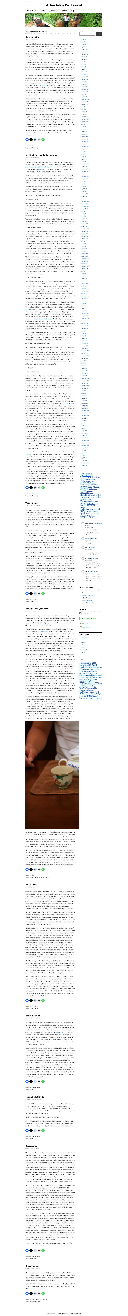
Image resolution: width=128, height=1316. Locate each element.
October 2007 (85, 413)
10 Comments (36, 1018)
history (36, 601)
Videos (83, 652)
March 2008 (84, 400)
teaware (91, 503)
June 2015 (84, 184)
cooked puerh (85, 483)
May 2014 (84, 216)
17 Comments (36, 611)
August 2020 (85, 79)
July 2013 (84, 241)
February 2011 (85, 313)
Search (81, 31)
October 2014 (85, 204)
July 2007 (84, 420)
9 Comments (36, 39)
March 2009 (84, 370)
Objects (83, 642)
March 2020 (84, 84)
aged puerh (86, 477)
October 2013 (85, 233)
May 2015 (84, 186)
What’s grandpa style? (58, 11)
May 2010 (84, 336)
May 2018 (84, 109)
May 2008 (84, 395)
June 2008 (84, 393)
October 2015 (85, 174)
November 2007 (85, 410)
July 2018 (84, 106)
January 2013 (85, 256)
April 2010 (84, 338)
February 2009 (85, 373)
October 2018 (85, 101)
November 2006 (85, 440)
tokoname (83, 507)
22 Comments (36, 887)
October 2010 (85, 323)
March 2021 (84, 72)
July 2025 (84, 42)
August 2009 (85, 358)
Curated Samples (85, 485)
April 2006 (84, 458)
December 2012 (85, 258)
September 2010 (85, 326)
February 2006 (85, 463)
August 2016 (85, 149)
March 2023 (84, 57)
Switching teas (33, 1266)
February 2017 (85, 136)
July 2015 (84, 181)
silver (93, 497)
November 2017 (85, 119)
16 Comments (35, 157)
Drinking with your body (37, 609)
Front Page (31, 11)
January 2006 (85, 465)
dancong (94, 484)
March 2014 (84, 221)
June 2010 (84, 333)
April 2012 (84, 278)
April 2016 (84, 159)
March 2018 (84, 114)
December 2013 (85, 228)
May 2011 (84, 306)
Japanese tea (85, 493)
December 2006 (85, 438)
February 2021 (85, 74)
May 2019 (84, 94)
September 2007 (85, 415)
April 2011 (84, 308)
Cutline (78, 1314)
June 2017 (84, 126)
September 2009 (85, 356)
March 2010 (84, 341)
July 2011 (84, 301)
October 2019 (85, 91)
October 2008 (85, 383)
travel (35, 1258)
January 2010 (85, 346)
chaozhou (87, 479)
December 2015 (85, 169)
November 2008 (85, 380)
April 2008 (84, 398)
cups (93, 483)
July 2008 (84, 390)
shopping (85, 497)
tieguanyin (91, 505)
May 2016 (84, 156)
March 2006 (84, 460)
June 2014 (84, 213)
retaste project (96, 495)
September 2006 (85, 445)
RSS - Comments (86, 627)
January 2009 (85, 375)
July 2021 (84, 62)
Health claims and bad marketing (41, 155)
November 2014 (85, 201)
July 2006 (84, 450)
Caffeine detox (32, 37)
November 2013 (85, 231)
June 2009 (84, 363)
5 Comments (37, 505)
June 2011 (84, 303)
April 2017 (84, 131)
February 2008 (85, 403)
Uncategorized (85, 650)
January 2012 (85, 286)
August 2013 (85, 238)
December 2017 (85, 116)
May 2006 (84, 455)
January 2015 (85, 196)
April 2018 (84, 111)
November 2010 (85, 321)
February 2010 (85, 343)
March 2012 (84, 281)
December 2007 (85, 408)
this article (29, 309)
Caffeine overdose (44, 85)
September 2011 (85, 296)
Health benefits (33, 1016)
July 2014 (84, 211)
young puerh (46, 877)
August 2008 (85, 388)
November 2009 (85, 351)
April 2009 (84, 368)
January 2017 (85, 139)
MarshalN (87, 538)
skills (40, 877)
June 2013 (84, 243)
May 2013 (84, 246)
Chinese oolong (87, 481)
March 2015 (84, 191)
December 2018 (85, 99)
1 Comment (36, 1148)
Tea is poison (32, 503)
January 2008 (85, 405)
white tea (95, 511)
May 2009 (84, 365)
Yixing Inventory (87, 515)
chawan (93, 479)
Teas (33, 145)
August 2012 (85, 268)
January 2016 (85, 166)
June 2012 (84, 273)
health (31, 148)
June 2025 (84, 44)
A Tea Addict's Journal (64, 5)
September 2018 (85, 104)
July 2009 (84, 360)
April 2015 (84, 189)
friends (83, 486)
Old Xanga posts (36, 1087)
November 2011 (85, 291)
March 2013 (84, 251)
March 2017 (84, 134)
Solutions (94, 538)
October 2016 (85, 144)
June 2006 (84, 453)
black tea (96, 477)
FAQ (72, 11)
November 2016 (85, 141)
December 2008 (85, 378)
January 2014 (85, 226)
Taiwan (89, 499)
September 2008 (85, 385)
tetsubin (83, 505)
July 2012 (84, 271)
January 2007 (85, 435)
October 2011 (85, 293)
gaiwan (90, 487)
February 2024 (85, 52)
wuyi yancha (86, 513)
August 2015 (85, 179)
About (42, 11)
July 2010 (84, 331)
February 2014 (85, 224)
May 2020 (84, 81)
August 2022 (85, 59)
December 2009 (85, 348)
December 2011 (85, 288)
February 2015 (85, 194)
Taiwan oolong (87, 501)
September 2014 (85, 206)
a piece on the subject (68, 403)
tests (97, 504)
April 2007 (84, 428)
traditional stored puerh (90, 509)
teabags (83, 503)
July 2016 (84, 151)
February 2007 (85, 433)
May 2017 (84, 129)
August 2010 (85, 328)
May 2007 (84, 425)
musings (36, 148)
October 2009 (85, 353)
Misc (33, 1299)
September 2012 (85, 266)
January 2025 (85, 49)
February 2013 (85, 253)
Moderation (31, 885)
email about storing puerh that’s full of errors (38, 167)
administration (33, 1301)
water (89, 511)
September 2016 (85, 146)
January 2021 (85, 77)
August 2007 (85, 418)
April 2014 (84, 219)
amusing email (40, 169)
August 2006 (85, 448)
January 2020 (85, 86)
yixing (95, 513)
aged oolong (86, 475)
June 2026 (84, 39)
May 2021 (84, 67)
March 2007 (84, 430)
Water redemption (94, 571)
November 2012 (85, 261)
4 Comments (38, 1099)
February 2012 (85, 283)
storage (83, 499)
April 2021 (84, 69)
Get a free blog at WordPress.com (58, 1314)
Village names (94, 558)
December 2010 (85, 318)
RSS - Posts (85, 623)
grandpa (96, 487)
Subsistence (31, 1146)
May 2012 (84, 276)
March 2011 (84, 311)
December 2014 (85, 199)
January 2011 (85, 316)
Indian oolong (90, 491)
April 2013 (84, 248)
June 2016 (84, 154)
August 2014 (85, 209)
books (82, 479)
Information (35, 599)
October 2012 (85, 263)
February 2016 (85, 164)
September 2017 (85, 121)
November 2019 (85, 89)
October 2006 (85, 443)
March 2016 (84, 161)
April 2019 (84, 96)
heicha (95, 489)
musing (91, 493)
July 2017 (84, 124)
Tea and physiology (35, 1097)
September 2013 (85, 236)
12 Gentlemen (44, 631)
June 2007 (84, 423)
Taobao (96, 501)
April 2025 (84, 47)
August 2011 (85, 298)
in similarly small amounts (44, 319)
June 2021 (84, 64)
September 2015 (85, 176)
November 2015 (85, 171)
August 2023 (85, 54)
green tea (84, 488)
